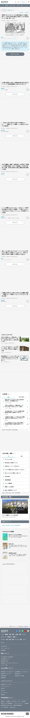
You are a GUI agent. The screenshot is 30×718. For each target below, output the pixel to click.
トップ (2, 5)
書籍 (14, 636)
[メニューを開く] (28, 2)
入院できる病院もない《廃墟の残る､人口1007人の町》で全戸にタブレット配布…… (14, 406)
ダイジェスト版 (8, 459)
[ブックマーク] (27, 38)
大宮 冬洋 (3, 173)
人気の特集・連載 (7, 453)
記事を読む (15, 94)
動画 (22, 5)
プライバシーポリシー (18, 703)
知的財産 (26, 703)
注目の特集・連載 (6, 497)
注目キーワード (6, 521)
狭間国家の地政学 (13, 553)
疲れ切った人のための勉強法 (15, 534)
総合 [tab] (8, 396)
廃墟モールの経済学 (9, 486)
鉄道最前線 (3, 650)
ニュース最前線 (8, 483)
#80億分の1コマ (11, 10)
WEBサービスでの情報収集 (6, 703)
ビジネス (3, 639)
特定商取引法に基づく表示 (6, 705)
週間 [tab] (21, 456)
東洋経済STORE (4, 661)
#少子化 (12, 525)
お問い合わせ (12, 707)
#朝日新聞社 (17, 525)
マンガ (26, 5)
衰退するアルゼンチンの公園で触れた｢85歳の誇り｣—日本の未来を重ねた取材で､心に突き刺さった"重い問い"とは (15, 16)
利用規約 (3, 694)
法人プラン (3, 690)
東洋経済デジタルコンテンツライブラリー (9, 663)
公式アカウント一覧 (16, 701)
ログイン (23, 2)
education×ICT (4, 646)
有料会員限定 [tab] (21, 396)
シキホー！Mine (4, 665)
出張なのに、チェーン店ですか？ (12, 466)
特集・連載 (12, 5)
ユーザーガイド (4, 692)
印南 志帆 (3, 300)
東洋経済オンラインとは (6, 684)
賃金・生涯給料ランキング (11, 490)
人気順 (18, 5)
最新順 (6, 5)
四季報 (8, 636)
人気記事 (4, 394)
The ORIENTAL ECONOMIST (7, 656)
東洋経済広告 (3, 675)
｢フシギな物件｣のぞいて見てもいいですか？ (15, 469)
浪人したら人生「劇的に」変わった (13, 473)
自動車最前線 (8, 479)
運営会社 (3, 701)
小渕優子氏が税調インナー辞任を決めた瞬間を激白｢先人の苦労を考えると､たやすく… (15, 417)
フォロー (14, 38)
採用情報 (8, 701)
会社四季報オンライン (5, 658)
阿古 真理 (3, 130)
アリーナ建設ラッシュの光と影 (10, 515)
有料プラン (3, 688)
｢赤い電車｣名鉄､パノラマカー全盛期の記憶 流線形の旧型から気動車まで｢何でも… (15, 412)
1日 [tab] (8, 456)
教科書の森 (3, 677)
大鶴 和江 (3, 216)
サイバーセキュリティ (5, 648)
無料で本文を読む (15, 54)
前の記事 (21, 12)
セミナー (3, 636)
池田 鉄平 (3, 88)
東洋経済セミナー (18, 673)
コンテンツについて (5, 686)
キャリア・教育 (18, 639)
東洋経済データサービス (6, 673)
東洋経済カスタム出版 (19, 675)
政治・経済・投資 (10, 639)
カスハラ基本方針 (4, 707)
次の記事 (26, 12)
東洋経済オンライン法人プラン (7, 671)
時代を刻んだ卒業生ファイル (11, 462)
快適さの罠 (11, 543)
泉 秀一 (2, 37)
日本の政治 (7, 476)
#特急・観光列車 (6, 525)
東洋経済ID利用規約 (18, 705)
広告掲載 (23, 701)
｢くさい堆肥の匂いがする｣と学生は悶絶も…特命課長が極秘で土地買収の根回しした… (15, 423)
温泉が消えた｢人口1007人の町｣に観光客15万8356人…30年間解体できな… (14, 400)
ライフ (4, 10)
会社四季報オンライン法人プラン (22, 671)
